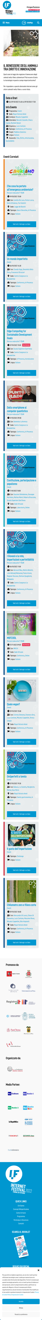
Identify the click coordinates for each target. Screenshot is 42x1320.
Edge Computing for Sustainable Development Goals (19, 335)
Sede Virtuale (18, 504)
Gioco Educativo (22, 210)
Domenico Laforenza (20, 422)
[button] (38, 1270)
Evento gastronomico (24, 797)
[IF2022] (9, 8)
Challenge (20, 856)
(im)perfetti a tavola (16, 776)
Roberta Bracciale (30, 497)
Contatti (21, 1224)
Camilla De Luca (19, 200)
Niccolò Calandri (22, 120)
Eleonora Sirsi (30, 715)
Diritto (22, 138)
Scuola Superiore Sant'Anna (23, 349)
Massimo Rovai (29, 918)
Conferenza (19, 129)
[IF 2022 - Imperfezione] (33, 9)
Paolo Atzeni (27, 573)
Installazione (29, 359)
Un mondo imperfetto (17, 258)
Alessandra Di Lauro (20, 915)
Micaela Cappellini (22, 117)
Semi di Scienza (12, 203)
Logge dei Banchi (20, 207)
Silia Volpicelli (24, 921)
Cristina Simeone (19, 715)
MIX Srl (16, 648)
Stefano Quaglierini (25, 576)
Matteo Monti (18, 497)
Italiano (16, 135)
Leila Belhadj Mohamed (15, 573)
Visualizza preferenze (21, 1314)
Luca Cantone (21, 126)
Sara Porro (15, 790)
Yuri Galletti (22, 203)
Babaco (16, 787)
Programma (21, 1216)
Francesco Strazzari (18, 272)
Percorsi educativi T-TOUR (15, 193)
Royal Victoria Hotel (19, 114)
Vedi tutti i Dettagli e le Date (21, 224)
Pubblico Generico (20, 132)
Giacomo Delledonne (20, 494)
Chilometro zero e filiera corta (21, 904)
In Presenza (28, 129)
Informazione (29, 138)
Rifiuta (21, 1308)
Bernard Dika (18, 570)
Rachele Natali (16, 123)
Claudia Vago (18, 269)
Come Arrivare (21, 1213)
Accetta (21, 1301)
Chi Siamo (21, 1206)
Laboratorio (21, 508)
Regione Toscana (12, 576)
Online (27, 508)
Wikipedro (10, 579)
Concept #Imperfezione (21, 1209)
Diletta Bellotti (28, 570)
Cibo (17, 138)
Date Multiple (26, 345)
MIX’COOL (11, 637)
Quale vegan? (13, 704)
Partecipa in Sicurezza (21, 1220)
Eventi (20, 111)
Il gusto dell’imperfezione (19, 848)
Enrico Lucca (29, 200)
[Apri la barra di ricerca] (38, 22)
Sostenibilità (10, 141)
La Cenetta (23, 787)
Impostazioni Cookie (17, 1294)
